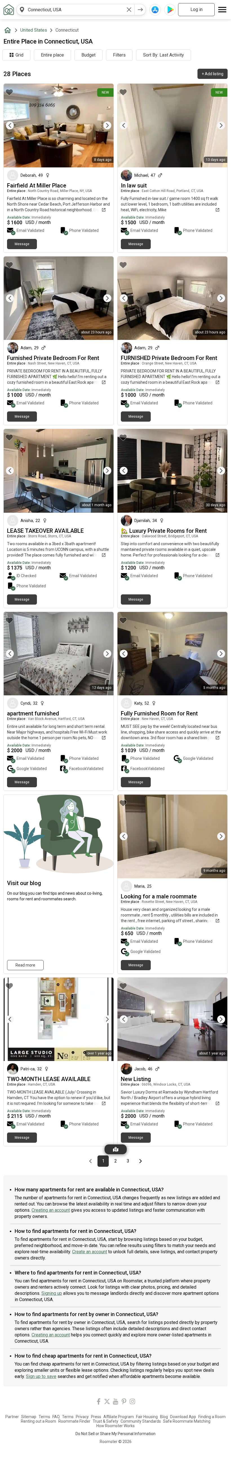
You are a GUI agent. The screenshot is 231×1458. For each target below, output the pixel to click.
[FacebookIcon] (98, 1402)
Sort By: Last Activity (163, 55)
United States (33, 30)
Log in (196, 9)
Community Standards (141, 1421)
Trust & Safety (105, 1421)
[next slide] (103, 125)
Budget (88, 55)
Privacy (82, 1416)
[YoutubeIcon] (115, 1402)
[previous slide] (14, 125)
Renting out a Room (38, 1421)
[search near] (22, 9)
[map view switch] (115, 1149)
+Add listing (212, 74)
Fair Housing (147, 1416)
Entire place (52, 55)
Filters (119, 55)
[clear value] (129, 9)
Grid (19, 55)
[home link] (8, 9)
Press (96, 1416)
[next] (140, 9)
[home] (8, 30)
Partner (12, 1416)
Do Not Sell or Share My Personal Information (115, 1433)
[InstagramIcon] (132, 1402)
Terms (44, 1416)
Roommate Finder (74, 1421)
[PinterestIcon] (124, 1402)
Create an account (89, 1251)
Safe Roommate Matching (186, 1421)
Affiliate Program (118, 1416)
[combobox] (75, 9)
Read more (25, 965)
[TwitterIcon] (107, 1402)
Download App (183, 1416)
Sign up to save (41, 1376)
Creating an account (51, 1210)
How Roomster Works (115, 1426)
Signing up (51, 1293)
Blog (164, 1416)
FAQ (56, 1416)
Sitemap (28, 1416)
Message (22, 244)
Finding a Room (212, 1416)
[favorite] (9, 92)
